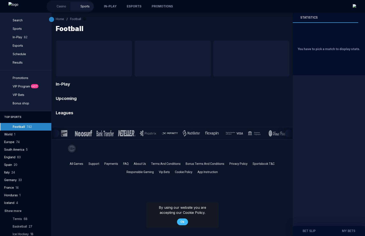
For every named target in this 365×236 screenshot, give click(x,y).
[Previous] (55, 133)
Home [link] (60, 19)
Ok (182, 222)
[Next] (289, 133)
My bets (348, 231)
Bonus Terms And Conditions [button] (205, 163)
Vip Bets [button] (164, 172)
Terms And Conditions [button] (166, 163)
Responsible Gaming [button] (140, 172)
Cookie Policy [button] (183, 172)
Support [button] (94, 163)
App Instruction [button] (207, 172)
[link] (23, 6)
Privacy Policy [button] (238, 163)
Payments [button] (111, 163)
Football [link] (75, 19)
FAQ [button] (126, 163)
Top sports (12, 117)
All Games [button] (76, 163)
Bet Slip (309, 231)
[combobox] (357, 6)
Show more (13, 211)
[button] (58, 6)
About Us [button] (140, 163)
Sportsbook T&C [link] (263, 163)
